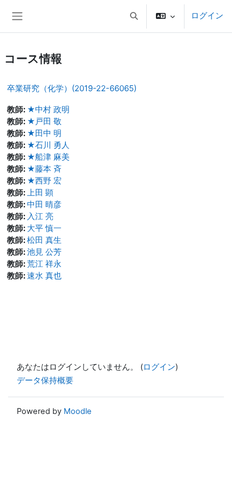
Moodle (78, 411)
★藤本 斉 (44, 169)
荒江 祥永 (44, 264)
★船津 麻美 (48, 157)
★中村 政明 (48, 109)
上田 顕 (40, 193)
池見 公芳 (44, 252)
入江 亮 (40, 216)
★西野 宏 (44, 181)
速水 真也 (44, 276)
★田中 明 (44, 133)
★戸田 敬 (44, 121)
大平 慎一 (44, 228)
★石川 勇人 (48, 145)
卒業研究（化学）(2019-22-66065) (72, 88)
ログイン (207, 16)
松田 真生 (44, 240)
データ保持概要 (45, 380)
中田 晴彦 (44, 204)
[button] (134, 16)
